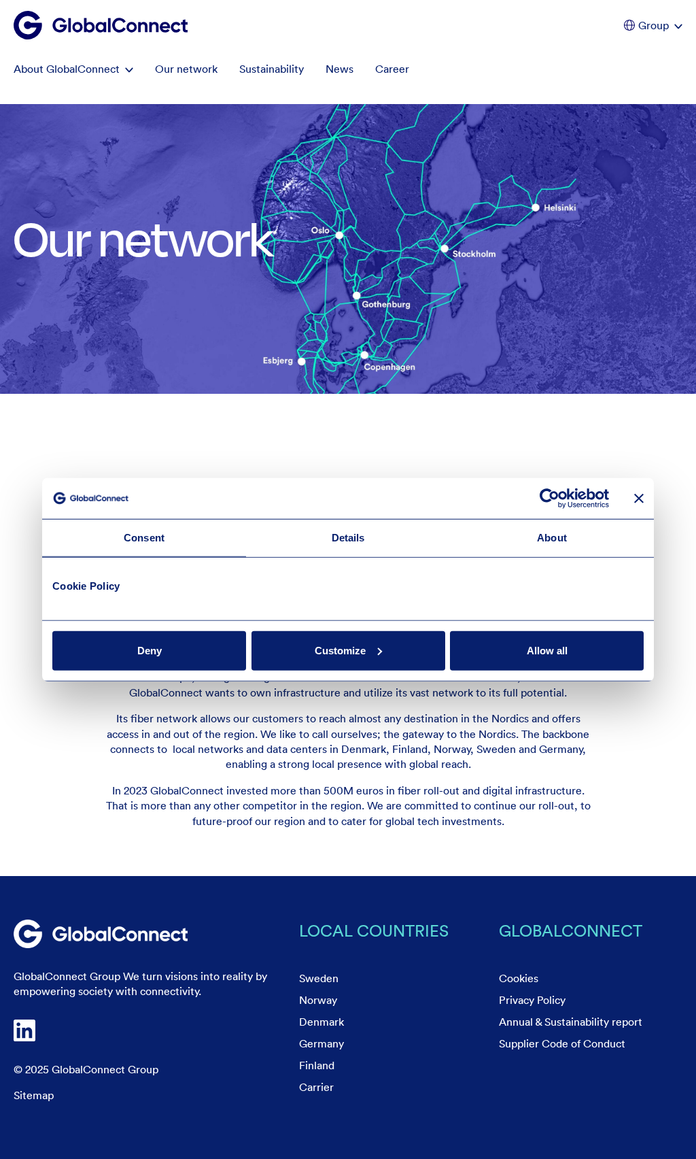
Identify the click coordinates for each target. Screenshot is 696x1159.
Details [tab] (348, 537)
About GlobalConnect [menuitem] (67, 68)
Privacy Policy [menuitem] (532, 1000)
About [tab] (552, 537)
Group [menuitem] (653, 25)
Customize (340, 650)
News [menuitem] (339, 68)
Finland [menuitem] (316, 1065)
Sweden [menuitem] (318, 978)
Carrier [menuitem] (316, 1087)
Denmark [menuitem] (321, 1021)
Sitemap (34, 1095)
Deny (149, 650)
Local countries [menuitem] (374, 930)
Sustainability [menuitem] (271, 68)
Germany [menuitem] (321, 1043)
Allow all (547, 650)
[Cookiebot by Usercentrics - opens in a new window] (549, 498)
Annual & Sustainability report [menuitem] (570, 1021)
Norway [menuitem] (318, 1000)
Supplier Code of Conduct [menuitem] (562, 1043)
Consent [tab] (144, 537)
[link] (101, 934)
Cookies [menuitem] (518, 978)
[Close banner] (639, 498)
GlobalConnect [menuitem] (570, 930)
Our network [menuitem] (186, 68)
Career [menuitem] (392, 68)
